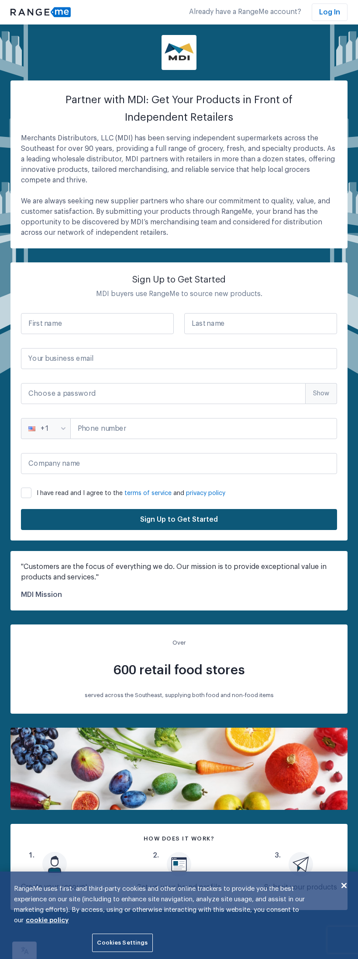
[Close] (344, 885)
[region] (179, 915)
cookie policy (47, 920)
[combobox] (29, 429)
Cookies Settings (122, 942)
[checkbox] (179, 492)
